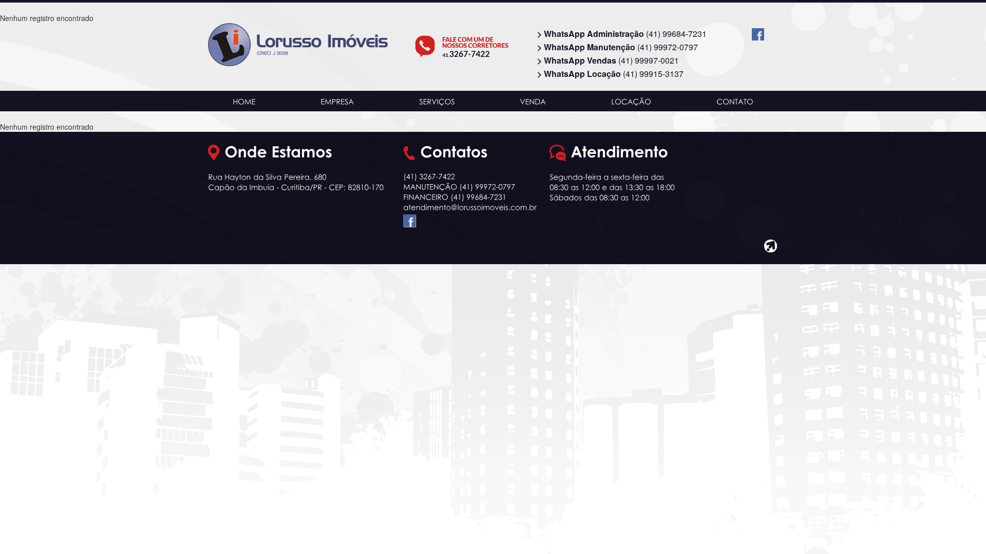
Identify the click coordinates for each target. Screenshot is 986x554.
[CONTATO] (735, 101)
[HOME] (244, 101)
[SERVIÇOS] (436, 101)
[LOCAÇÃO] (631, 101)
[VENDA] (533, 101)
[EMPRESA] (337, 101)
